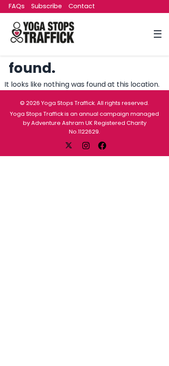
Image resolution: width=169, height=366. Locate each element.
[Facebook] (102, 145)
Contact (81, 6)
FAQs (17, 6)
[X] (69, 145)
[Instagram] (86, 145)
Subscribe (46, 6)
